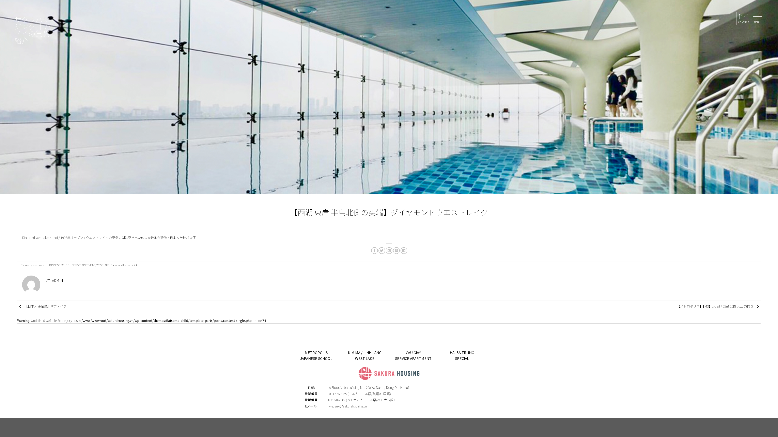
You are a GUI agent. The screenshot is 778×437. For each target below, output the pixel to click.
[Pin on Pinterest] (396, 250)
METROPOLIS (316, 352)
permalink (131, 265)
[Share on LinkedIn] (404, 250)
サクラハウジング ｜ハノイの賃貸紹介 (32, 30)
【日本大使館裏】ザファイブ (45, 306)
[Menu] (757, 18)
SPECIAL (462, 358)
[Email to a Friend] (389, 250)
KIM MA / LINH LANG (365, 352)
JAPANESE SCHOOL (60, 265)
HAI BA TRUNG (462, 352)
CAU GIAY (413, 352)
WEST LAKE (102, 265)
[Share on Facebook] (374, 250)
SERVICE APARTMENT (83, 265)
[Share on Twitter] (381, 250)
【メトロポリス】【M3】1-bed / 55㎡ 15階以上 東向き (715, 306)
